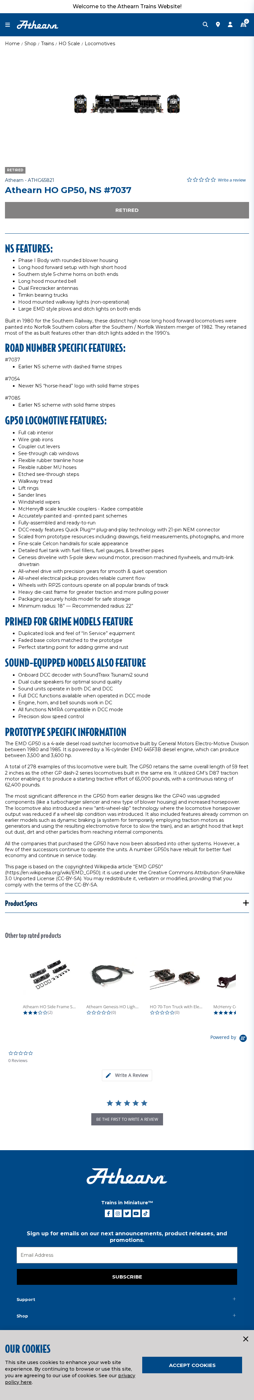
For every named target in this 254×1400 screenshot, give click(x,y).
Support (26, 1299)
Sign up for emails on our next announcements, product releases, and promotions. (127, 1236)
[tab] (127, 1075)
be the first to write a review (127, 1119)
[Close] (245, 1339)
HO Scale (69, 44)
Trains (47, 44)
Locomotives (100, 44)
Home (12, 44)
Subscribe (127, 1277)
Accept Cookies (192, 1365)
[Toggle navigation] (11, 24)
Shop (30, 44)
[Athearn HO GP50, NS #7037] (127, 104)
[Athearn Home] (38, 24)
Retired (127, 210)
